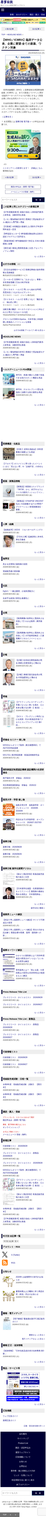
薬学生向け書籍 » (38, 908)
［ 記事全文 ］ (7, 117)
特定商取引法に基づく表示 (23, 1480)
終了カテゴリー (23, 1485)
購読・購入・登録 (37, 15)
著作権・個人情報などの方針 (23, 1471)
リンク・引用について (23, 1475)
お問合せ (23, 1466)
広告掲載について (23, 1457)
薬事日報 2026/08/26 (12, 854)
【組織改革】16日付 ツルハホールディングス (23, 530)
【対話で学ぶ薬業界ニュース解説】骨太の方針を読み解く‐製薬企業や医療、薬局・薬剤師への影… (23, 932)
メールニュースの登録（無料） (23, 192)
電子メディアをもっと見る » (33, 1339)
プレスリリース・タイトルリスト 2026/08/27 (22, 1004)
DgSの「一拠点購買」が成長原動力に (19, 591)
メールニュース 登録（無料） (15, 1134)
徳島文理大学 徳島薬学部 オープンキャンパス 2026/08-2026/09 (30, 808)
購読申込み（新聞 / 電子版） (15, 1120)
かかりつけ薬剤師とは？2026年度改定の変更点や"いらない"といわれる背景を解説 (30, 958)
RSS (13, 1263)
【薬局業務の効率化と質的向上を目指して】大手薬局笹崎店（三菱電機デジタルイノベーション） (30, 636)
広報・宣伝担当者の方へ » (34, 1426)
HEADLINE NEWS (14, 35)
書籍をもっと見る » (37, 1335)
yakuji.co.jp (6, 1502)
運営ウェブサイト (23, 1452)
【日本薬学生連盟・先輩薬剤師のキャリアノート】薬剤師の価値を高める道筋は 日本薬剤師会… (30, 891)
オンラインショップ (11, 1127)
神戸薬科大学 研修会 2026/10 (16, 778)
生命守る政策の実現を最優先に (16, 598)
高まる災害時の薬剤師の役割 (15, 564)
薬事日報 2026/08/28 (12, 847)
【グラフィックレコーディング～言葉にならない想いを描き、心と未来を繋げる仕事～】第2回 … (30, 705)
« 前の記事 (9, 29)
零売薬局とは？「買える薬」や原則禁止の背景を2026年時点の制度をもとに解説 (30, 973)
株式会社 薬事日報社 (22, 1504)
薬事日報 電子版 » (23, 122)
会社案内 (23, 1434)
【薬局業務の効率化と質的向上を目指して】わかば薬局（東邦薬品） (30, 621)
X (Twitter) (15, 1255)
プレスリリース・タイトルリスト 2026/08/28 (22, 997)
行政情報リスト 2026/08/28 (15, 1057)
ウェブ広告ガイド (10, 1416)
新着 (12, 15)
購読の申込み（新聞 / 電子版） (23, 187)
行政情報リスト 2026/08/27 (15, 1064)
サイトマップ (23, 1438)
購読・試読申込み (23, 1448)
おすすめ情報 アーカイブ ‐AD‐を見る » (29, 330)
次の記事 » (36, 29)
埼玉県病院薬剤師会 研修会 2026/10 (19, 785)
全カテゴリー (21, 15)
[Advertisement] (23, 424)
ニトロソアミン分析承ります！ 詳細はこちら (22, 168)
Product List (23, 1443)
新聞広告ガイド (9, 1420)
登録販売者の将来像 (11, 571)
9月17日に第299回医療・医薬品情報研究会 (21, 755)
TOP (3, 35)
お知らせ (23, 1462)
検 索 (38, 200)
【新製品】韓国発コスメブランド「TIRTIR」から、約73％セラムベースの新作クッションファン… (30, 489)
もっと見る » (39, 256)
